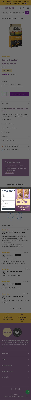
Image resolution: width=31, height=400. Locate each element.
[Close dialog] (29, 190)
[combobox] (3, 204)
